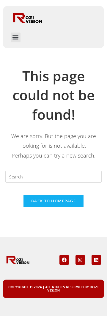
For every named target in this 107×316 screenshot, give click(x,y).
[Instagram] (80, 260)
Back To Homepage (53, 201)
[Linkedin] (96, 260)
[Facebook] (64, 260)
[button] (16, 37)
